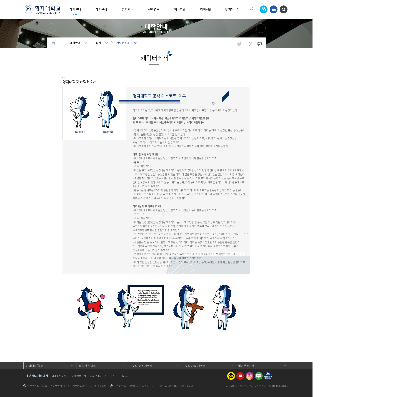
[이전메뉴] (51, 28)
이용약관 (110, 376)
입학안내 (127, 9)
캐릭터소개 (123, 43)
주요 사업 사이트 (195, 366)
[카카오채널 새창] (231, 374)
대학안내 (75, 9)
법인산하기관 (246, 366)
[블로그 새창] (259, 374)
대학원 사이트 (87, 366)
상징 (98, 43)
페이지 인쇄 (260, 43)
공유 (239, 43)
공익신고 (123, 376)
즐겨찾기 (249, 43)
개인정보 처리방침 (37, 376)
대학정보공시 (79, 376)
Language (254, 9)
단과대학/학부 (34, 366)
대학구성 (101, 9)
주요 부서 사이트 (142, 366)
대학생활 (206, 9)
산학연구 (153, 9)
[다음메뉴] (261, 28)
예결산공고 (95, 376)
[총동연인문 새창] (268, 374)
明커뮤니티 (232, 9)
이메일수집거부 (60, 376)
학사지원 (179, 9)
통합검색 (284, 9)
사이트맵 (274, 9)
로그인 (264, 9)
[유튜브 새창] (240, 374)
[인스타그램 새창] (249, 374)
